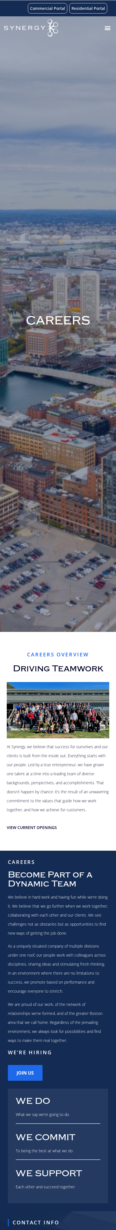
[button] (107, 28)
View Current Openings (32, 827)
